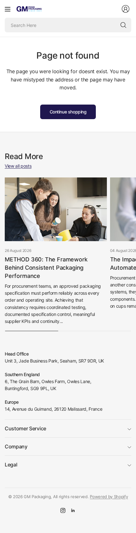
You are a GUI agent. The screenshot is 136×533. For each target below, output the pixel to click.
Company (16, 446)
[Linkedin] (73, 510)
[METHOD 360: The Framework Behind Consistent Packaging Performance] (56, 209)
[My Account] (125, 9)
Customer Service (25, 428)
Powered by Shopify (109, 496)
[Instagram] (63, 510)
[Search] (123, 25)
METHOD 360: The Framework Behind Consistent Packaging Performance (46, 267)
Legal (11, 464)
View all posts (18, 166)
